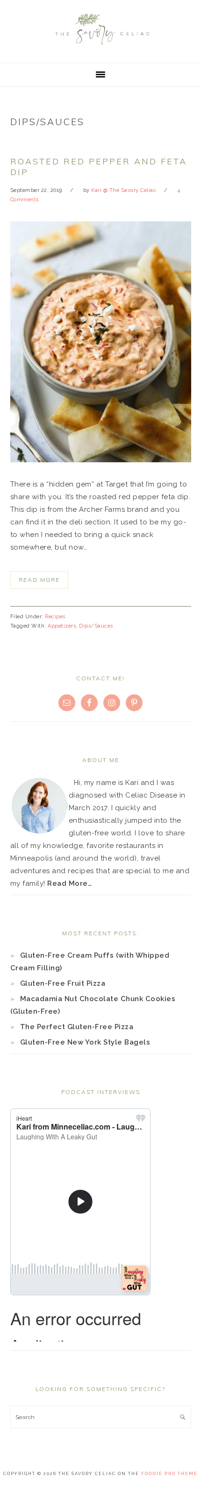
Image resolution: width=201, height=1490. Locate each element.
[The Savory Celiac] (100, 47)
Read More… (69, 883)
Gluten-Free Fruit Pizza (63, 983)
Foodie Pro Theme (169, 1473)
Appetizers (62, 626)
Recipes (55, 617)
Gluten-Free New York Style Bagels (85, 1042)
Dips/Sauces (96, 626)
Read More (39, 579)
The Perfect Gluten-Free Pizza (77, 1027)
